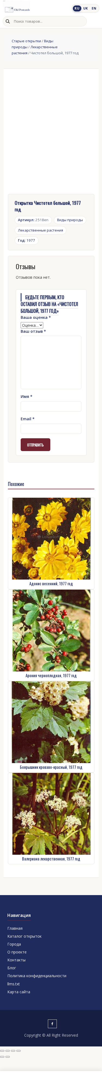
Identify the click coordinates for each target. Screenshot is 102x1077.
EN (94, 8)
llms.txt (13, 983)
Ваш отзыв (33, 331)
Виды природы (70, 219)
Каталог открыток (24, 936)
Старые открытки (26, 40)
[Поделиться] (13, 1051)
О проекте (17, 952)
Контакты (16, 959)
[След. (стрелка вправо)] (7, 1057)
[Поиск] (7, 21)
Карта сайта (18, 991)
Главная (15, 928)
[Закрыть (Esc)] (18, 1051)
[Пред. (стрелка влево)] (2, 1057)
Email (28, 418)
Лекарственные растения (40, 230)
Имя (26, 396)
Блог (11, 967)
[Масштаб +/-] (2, 1051)
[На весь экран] (7, 1051)
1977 (26, 240)
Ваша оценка (36, 317)
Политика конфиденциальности (36, 975)
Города (14, 944)
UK (85, 8)
